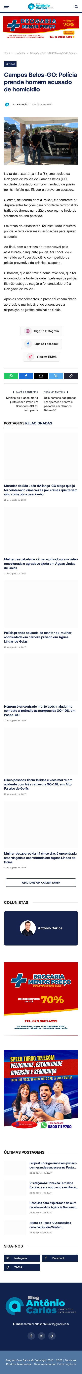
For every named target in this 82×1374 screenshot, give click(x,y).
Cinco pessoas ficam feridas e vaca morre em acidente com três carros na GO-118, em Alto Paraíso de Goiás (38, 784)
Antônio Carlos (50, 928)
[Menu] (6, 6)
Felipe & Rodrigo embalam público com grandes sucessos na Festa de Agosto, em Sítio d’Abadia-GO (53, 1167)
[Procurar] (76, 6)
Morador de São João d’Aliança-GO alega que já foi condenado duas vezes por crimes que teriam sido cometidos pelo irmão (40, 490)
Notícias (10, 64)
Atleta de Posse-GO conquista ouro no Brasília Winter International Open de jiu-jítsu (50, 1227)
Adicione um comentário (41, 882)
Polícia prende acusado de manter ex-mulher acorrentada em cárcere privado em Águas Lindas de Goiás (38, 637)
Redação (22, 104)
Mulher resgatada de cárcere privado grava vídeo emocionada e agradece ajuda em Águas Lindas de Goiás (41, 563)
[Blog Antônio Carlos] (41, 6)
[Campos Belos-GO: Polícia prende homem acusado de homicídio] (41, 141)
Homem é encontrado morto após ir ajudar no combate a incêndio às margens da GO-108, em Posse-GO (39, 710)
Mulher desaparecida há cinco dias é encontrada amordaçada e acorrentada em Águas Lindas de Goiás (40, 857)
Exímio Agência (66, 1364)
